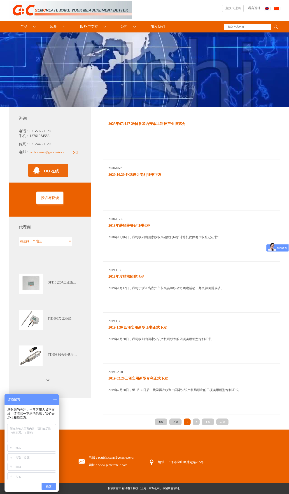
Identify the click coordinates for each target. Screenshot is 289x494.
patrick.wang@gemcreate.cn (47, 152)
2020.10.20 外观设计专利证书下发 (135, 174)
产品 (24, 26)
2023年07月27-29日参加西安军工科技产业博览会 (146, 124)
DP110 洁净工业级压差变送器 (62, 282)
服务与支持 (89, 26)
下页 (208, 421)
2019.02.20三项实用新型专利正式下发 (138, 378)
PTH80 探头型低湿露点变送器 (62, 354)
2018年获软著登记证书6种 (129, 225)
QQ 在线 (51, 171)
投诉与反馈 (50, 198)
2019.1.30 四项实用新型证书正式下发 (137, 327)
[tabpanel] (48, 284)
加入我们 (157, 26)
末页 (222, 421)
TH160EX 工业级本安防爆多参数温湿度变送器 (62, 318)
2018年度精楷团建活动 (126, 276)
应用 (53, 26)
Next (48, 380)
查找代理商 (233, 8)
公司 (124, 26)
